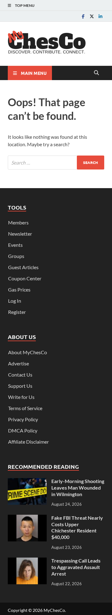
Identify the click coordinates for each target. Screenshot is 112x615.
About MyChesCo (27, 352)
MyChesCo (54, 610)
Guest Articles (23, 267)
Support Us (20, 386)
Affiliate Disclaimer (28, 442)
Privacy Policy (23, 419)
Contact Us (20, 375)
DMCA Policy (22, 430)
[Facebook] (83, 16)
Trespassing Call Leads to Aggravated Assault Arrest (75, 567)
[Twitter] (92, 16)
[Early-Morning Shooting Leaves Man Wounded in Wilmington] (27, 482)
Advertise (18, 363)
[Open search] (96, 73)
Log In (14, 301)
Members (18, 222)
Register (17, 312)
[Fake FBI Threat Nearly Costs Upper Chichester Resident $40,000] (27, 518)
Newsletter (20, 234)
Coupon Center (24, 278)
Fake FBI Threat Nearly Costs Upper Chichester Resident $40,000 (77, 527)
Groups (16, 256)
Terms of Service (25, 408)
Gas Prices (19, 289)
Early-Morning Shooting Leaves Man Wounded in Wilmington (77, 487)
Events (15, 245)
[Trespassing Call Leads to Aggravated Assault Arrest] (27, 561)
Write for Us (21, 397)
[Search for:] (56, 163)
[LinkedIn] (100, 16)
